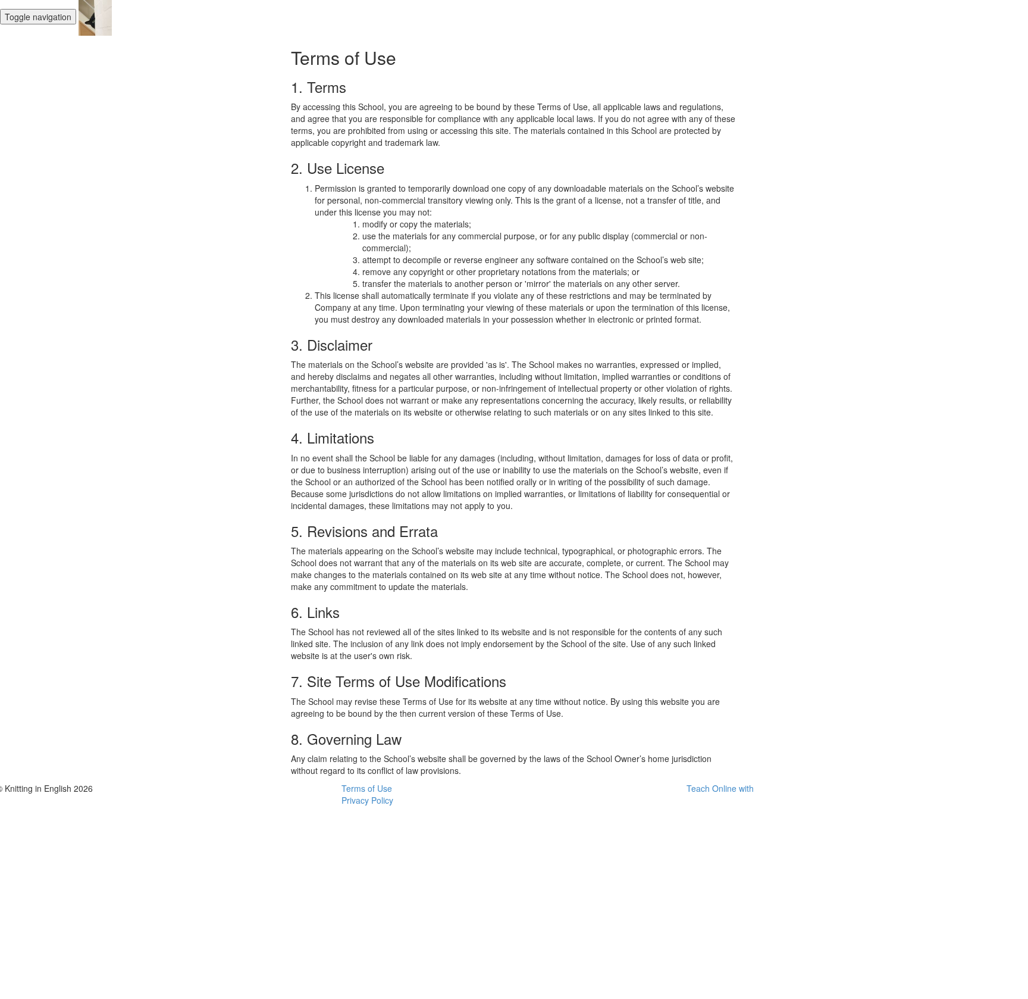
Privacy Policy (367, 800)
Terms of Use (366, 788)
